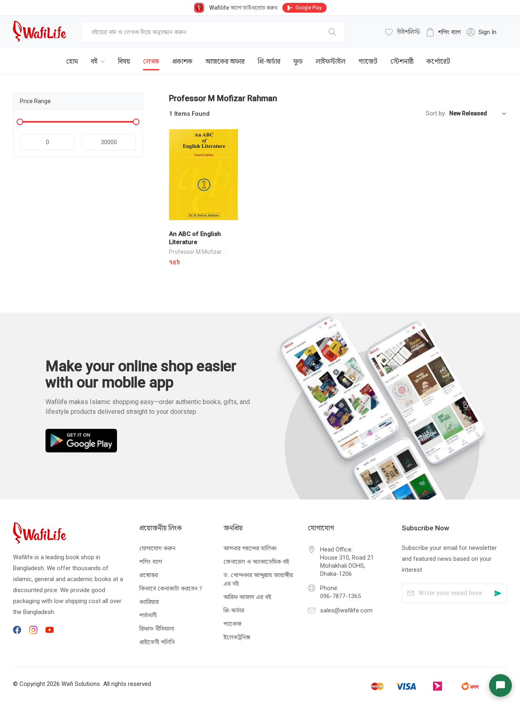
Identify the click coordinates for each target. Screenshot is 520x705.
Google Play (308, 8)
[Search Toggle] (462, 55)
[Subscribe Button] (497, 593)
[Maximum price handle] (136, 122)
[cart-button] (488, 55)
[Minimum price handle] (20, 122)
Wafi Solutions (80, 684)
